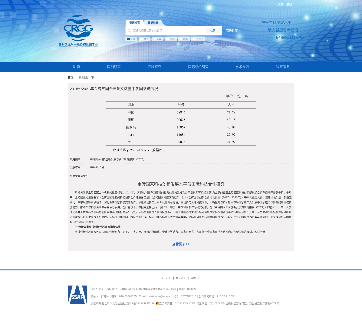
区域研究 (154, 67)
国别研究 (114, 67)
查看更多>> (181, 244)
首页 (70, 77)
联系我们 (181, 277)
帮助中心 (195, 277)
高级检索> (233, 30)
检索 (213, 30)
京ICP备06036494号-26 (140, 303)
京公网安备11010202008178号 (177, 303)
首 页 (76, 67)
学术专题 (242, 67)
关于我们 (166, 277)
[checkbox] (182, 40)
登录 (280, 4)
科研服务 (283, 67)
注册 (289, 4)
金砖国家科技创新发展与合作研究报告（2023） (118, 159)
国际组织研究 (198, 67)
